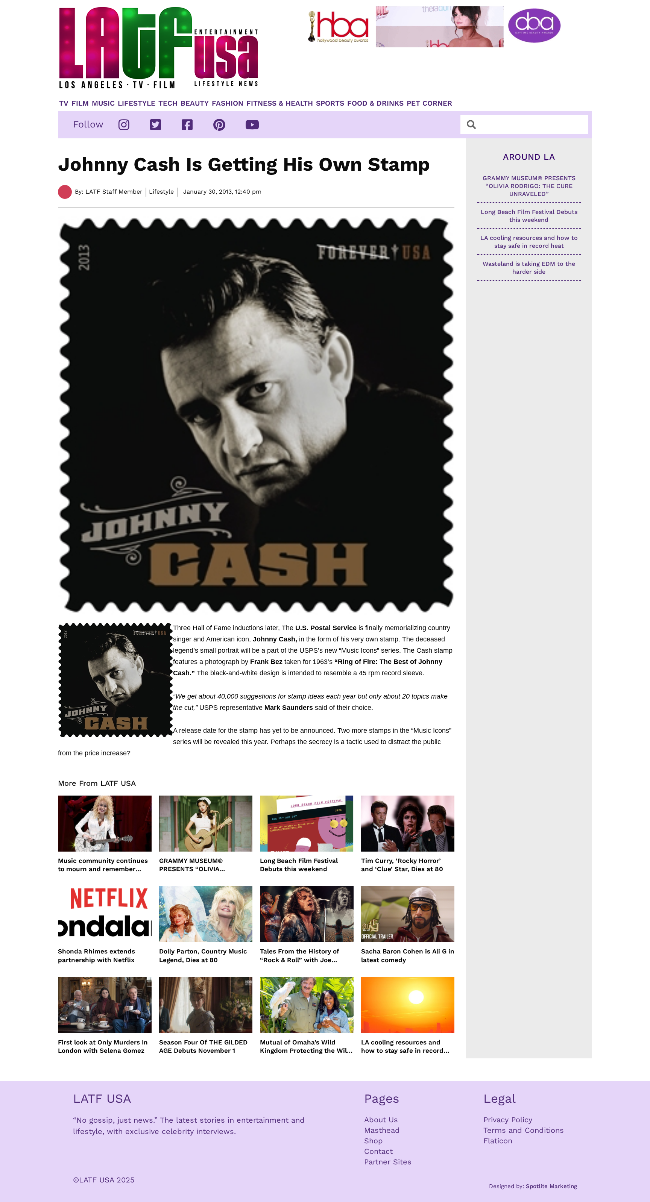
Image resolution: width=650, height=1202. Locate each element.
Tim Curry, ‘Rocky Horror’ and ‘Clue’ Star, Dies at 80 (402, 865)
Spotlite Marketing (551, 1186)
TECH (168, 103)
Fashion (227, 103)
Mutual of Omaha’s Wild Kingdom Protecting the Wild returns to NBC (305, 1046)
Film (80, 103)
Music (103, 103)
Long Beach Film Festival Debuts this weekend (299, 865)
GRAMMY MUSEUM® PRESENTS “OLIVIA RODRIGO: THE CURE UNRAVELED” (192, 865)
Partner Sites (388, 1161)
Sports (330, 103)
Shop (373, 1140)
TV (63, 103)
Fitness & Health (279, 103)
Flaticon (497, 1140)
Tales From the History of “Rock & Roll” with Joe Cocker (299, 955)
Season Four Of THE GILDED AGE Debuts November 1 (203, 1046)
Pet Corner (429, 103)
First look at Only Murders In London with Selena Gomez (103, 1046)
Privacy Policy (507, 1119)
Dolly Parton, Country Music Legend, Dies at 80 (203, 955)
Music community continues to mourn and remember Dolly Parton (103, 865)
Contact (378, 1151)
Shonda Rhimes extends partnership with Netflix (96, 955)
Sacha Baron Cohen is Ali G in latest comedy (407, 955)
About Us (381, 1119)
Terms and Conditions (523, 1130)
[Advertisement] (440, 70)
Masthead (382, 1130)
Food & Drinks (375, 103)
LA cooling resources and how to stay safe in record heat (402, 1046)
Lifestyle (136, 103)
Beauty (195, 103)
